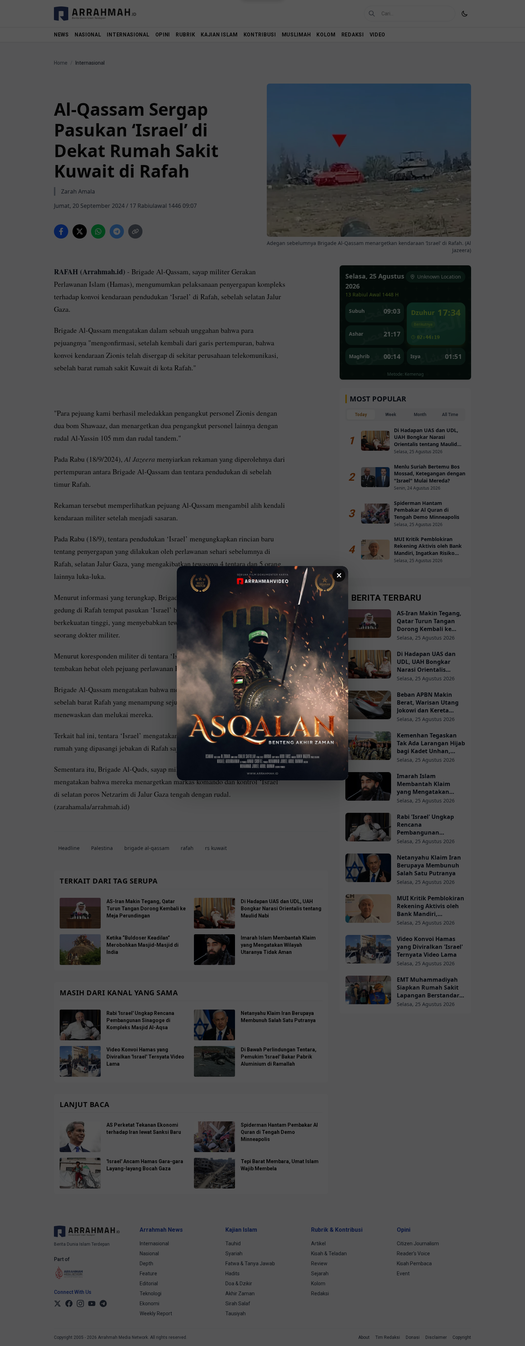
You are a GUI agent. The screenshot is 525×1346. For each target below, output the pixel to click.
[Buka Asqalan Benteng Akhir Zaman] (262, 673)
